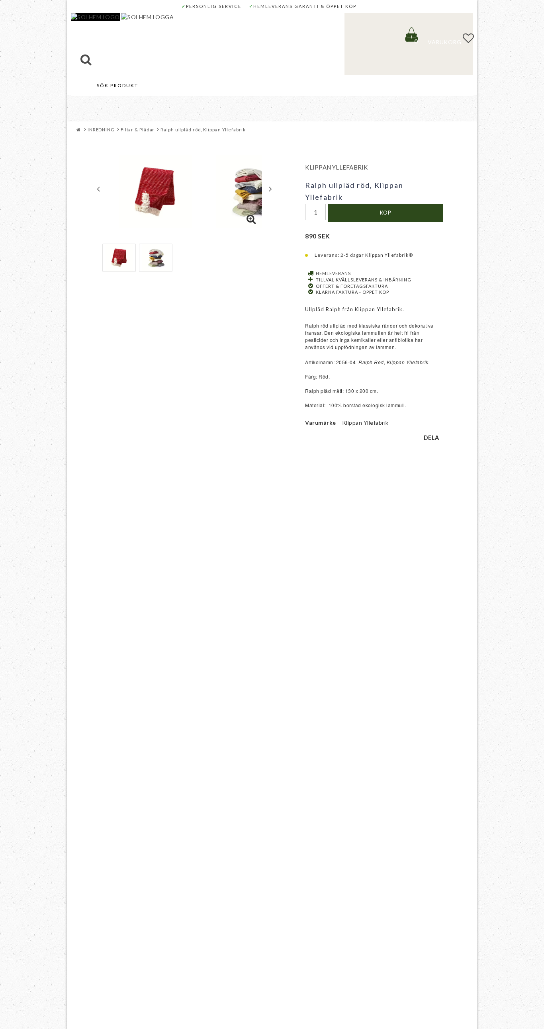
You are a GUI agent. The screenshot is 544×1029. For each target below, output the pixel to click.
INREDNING (101, 129)
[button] (441, 39)
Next (270, 188)
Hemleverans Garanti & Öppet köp (302, 6)
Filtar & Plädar (138, 129)
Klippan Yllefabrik (336, 167)
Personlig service (211, 6)
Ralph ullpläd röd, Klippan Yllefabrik (202, 129)
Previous (98, 188)
